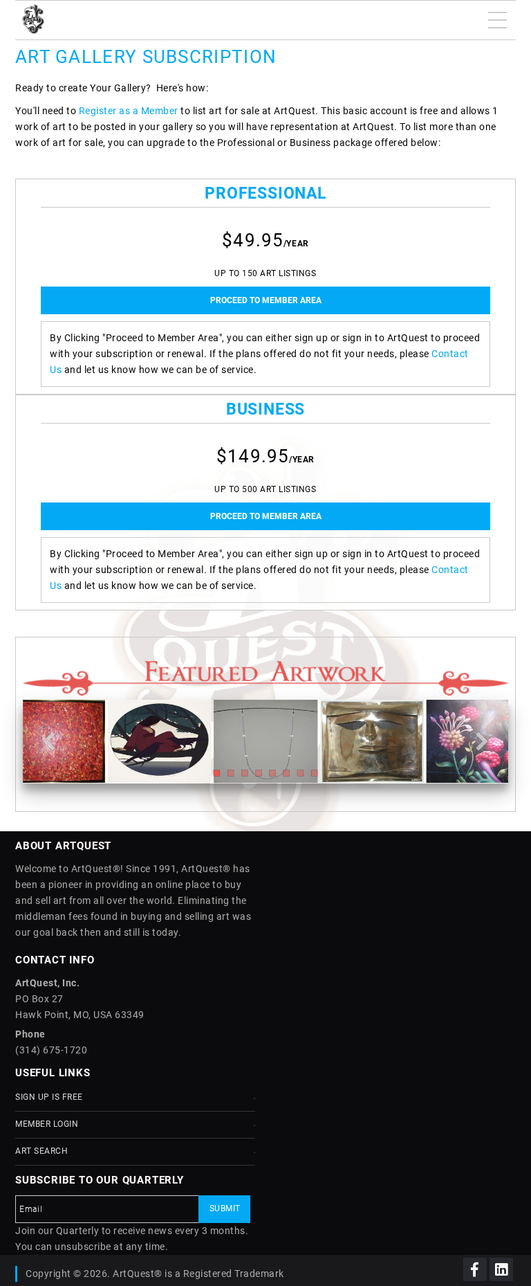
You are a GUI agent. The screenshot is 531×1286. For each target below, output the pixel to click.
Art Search (41, 1151)
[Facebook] (475, 1269)
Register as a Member (128, 110)
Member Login (46, 1124)
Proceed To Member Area (266, 300)
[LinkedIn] (501, 1269)
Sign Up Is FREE (49, 1097)
